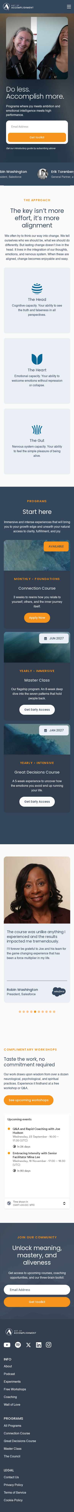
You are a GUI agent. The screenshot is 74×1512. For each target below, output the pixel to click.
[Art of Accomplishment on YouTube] (7, 1345)
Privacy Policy (13, 1485)
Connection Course (17, 1433)
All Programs (12, 1425)
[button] (67, 6)
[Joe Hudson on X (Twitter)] (28, 1345)
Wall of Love (12, 1404)
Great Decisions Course (20, 1441)
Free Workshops (15, 1389)
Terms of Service (15, 1492)
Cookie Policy (13, 1500)
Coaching (10, 1397)
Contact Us (11, 1477)
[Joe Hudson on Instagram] (48, 1345)
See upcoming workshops (29, 1100)
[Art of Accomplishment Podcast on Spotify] (18, 1345)
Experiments (12, 1381)
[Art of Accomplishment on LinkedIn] (38, 1345)
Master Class (12, 1448)
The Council (12, 1456)
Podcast (9, 1374)
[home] (18, 6)
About (8, 1366)
